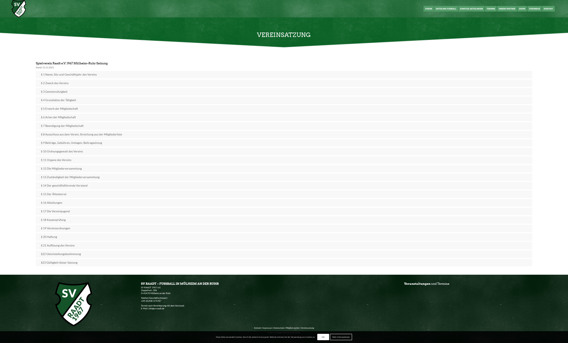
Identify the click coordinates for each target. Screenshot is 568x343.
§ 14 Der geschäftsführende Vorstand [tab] (64, 185)
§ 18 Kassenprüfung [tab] (53, 219)
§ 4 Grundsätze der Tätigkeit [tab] (58, 100)
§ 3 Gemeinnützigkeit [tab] (54, 91)
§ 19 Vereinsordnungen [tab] (55, 228)
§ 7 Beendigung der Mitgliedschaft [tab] (62, 125)
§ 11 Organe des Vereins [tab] (56, 160)
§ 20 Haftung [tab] (49, 236)
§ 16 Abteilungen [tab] (51, 202)
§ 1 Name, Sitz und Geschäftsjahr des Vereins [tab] (69, 74)
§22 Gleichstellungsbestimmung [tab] (61, 254)
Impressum (267, 328)
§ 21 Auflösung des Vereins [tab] (58, 245)
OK (323, 337)
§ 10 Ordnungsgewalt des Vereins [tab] (62, 151)
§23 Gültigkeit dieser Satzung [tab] (59, 262)
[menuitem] (429, 8)
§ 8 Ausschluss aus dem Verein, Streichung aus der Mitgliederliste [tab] (81, 134)
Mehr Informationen (341, 337)
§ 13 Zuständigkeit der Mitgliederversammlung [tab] (70, 177)
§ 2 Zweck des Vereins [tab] (54, 83)
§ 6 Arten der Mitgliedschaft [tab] (58, 117)
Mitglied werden (293, 328)
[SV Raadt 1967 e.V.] (18, 8)
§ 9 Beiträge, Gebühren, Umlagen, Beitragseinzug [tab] (71, 142)
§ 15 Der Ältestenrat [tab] (53, 194)
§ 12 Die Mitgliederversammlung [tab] (61, 168)
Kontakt (257, 328)
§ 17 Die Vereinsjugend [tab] (55, 211)
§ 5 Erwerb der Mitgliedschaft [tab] (59, 108)
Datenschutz (278, 328)
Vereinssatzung (307, 328)
